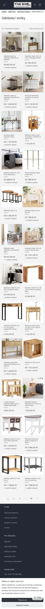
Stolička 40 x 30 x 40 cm (32, 362)
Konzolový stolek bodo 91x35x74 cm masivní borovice (32, 97)
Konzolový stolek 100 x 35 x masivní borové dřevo (33, 249)
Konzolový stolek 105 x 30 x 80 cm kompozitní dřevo (33, 57)
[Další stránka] (37, 498)
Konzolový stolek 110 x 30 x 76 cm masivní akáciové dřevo (33, 289)
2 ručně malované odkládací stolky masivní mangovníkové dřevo (11, 403)
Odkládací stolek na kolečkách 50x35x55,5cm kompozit (11, 97)
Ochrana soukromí (10, 517)
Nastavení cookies (22, 605)
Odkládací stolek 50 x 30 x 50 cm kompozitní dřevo (12, 288)
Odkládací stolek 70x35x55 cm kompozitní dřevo (11, 250)
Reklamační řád (9, 556)
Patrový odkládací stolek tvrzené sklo (32, 173)
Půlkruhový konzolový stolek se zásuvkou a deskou (31, 440)
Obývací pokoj (23, 12)
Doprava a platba (10, 551)
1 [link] (7, 498)
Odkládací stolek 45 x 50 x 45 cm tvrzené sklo (33, 479)
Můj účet (7, 541)
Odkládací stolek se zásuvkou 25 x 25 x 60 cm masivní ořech (33, 403)
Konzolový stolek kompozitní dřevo (9, 136)
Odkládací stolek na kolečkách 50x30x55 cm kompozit (11, 57)
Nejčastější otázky (10, 546)
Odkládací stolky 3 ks (10, 210)
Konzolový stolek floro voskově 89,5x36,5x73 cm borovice (12, 364)
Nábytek (12, 12)
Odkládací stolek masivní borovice (32, 211)
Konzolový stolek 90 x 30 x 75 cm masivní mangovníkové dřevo (11, 327)
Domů (4, 12)
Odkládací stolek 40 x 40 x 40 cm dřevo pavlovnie (12, 439)
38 (31, 498)
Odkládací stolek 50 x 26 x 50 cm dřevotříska (12, 173)
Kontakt (7, 527)
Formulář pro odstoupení (13, 561)
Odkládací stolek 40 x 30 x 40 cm (12, 479)
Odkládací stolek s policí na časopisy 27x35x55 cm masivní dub (33, 136)
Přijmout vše (22, 600)
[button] (4, 4)
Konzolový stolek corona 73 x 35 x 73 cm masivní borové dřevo (32, 327)
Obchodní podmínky (11, 513)
